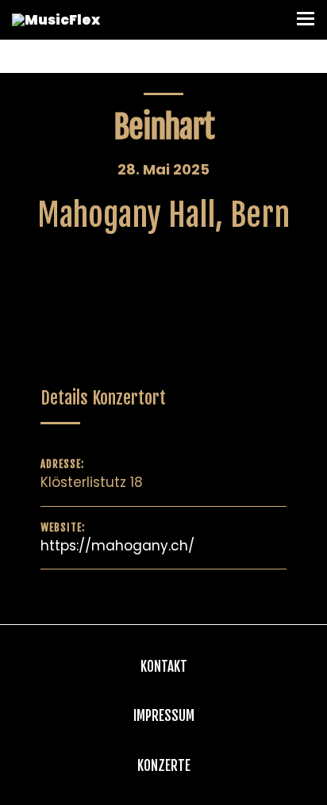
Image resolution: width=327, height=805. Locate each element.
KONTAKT (163, 666)
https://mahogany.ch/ (117, 545)
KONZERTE (163, 765)
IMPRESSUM (163, 715)
